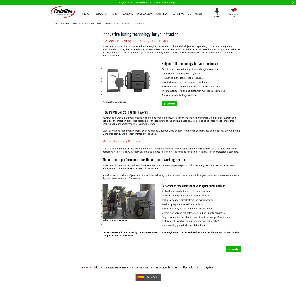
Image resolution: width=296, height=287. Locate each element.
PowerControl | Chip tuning (87, 24)
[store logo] (63, 12)
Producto (100, 13)
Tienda (114, 13)
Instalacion (145, 13)
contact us (171, 103)
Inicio (85, 13)
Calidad (128, 13)
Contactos (195, 13)
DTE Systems (208, 267)
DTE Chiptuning (62, 24)
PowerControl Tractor (117, 24)
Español (151, 277)
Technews (177, 13)
